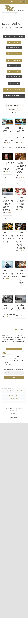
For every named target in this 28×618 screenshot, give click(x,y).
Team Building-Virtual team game (8, 203)
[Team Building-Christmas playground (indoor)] (20, 264)
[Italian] (26, 2)
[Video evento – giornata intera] (20, 121)
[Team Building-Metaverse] (7, 264)
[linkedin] (16, 413)
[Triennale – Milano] (7, 156)
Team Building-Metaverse (9, 273)
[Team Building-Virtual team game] (7, 191)
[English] (21, 2)
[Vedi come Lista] (15, 112)
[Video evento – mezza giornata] (7, 121)
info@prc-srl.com (14, 1)
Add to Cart (5, 148)
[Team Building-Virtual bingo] (20, 191)
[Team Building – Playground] (7, 299)
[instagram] (14, 413)
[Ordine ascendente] (23, 105)
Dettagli (10, 147)
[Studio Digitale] (20, 299)
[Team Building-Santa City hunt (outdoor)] (20, 226)
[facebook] (11, 413)
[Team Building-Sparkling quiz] (7, 226)
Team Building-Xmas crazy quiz (21, 168)
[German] (24, 2)
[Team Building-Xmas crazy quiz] (20, 156)
